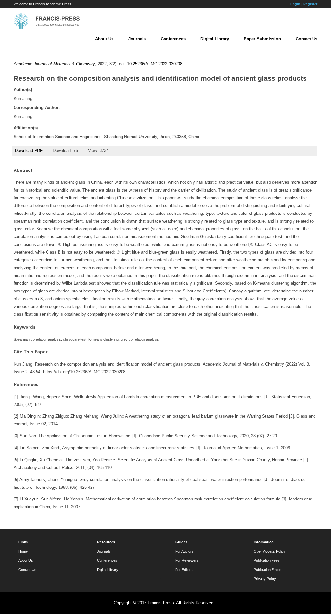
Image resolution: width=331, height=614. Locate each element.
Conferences (173, 39)
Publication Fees (267, 560)
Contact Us (306, 39)
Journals (137, 39)
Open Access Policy (269, 551)
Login (295, 4)
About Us (104, 39)
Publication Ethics (267, 570)
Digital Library (214, 39)
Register (310, 4)
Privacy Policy (265, 579)
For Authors (184, 551)
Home (23, 551)
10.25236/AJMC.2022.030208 (154, 63)
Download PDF (29, 150)
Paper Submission (262, 39)
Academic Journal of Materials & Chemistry (54, 63)
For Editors (184, 570)
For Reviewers (186, 560)
